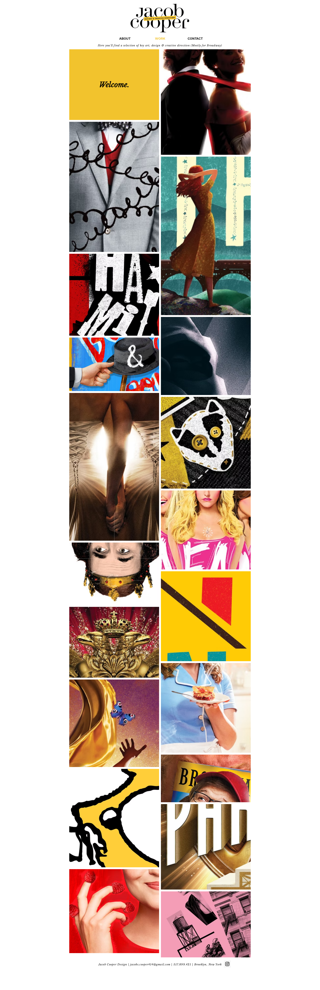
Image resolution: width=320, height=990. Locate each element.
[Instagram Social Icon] (227, 964)
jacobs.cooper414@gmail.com (150, 964)
